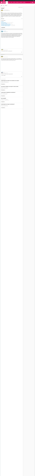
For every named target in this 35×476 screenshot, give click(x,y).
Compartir (3, 18)
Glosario (24, 2)
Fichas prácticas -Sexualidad (9, 22)
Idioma (33, 0)
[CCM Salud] (3, 2)
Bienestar (17, 2)
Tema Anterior (3, 7)
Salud (3, 0)
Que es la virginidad (3, 22)
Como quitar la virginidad (4, 23)
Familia (11, 2)
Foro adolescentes (10, 23)
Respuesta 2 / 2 (3, 54)
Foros (7, 2)
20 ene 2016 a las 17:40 (7, 10)
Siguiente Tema (20, 7)
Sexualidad (20, 2)
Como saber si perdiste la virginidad (5, 25)
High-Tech (2, 0)
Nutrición (14, 2)
